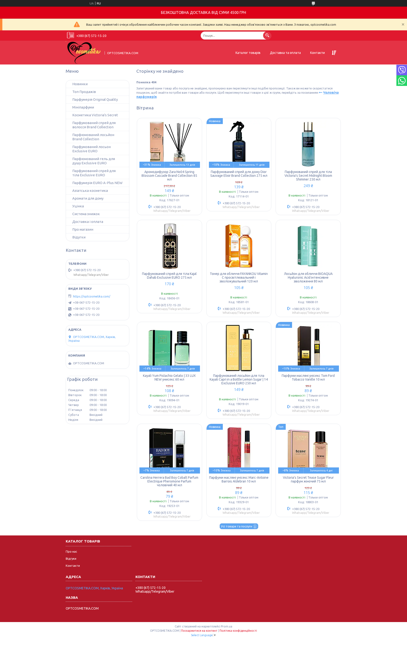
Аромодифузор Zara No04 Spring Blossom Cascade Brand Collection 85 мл (169, 175)
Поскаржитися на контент (199, 630)
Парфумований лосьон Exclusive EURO (91, 149)
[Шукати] (267, 35)
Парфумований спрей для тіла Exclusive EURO (94, 173)
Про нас (71, 551)
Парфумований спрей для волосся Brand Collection (94, 125)
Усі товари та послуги (236, 526)
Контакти (317, 53)
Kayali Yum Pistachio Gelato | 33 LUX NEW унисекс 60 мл (169, 377)
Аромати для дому (87, 198)
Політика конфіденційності (238, 630)
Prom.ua (226, 626)
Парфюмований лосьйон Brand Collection (93, 137)
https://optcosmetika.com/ (91, 296)
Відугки (78, 237)
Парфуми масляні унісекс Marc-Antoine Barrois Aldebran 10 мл (239, 479)
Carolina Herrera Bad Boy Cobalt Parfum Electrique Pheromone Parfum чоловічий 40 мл (169, 481)
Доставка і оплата (87, 222)
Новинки (80, 84)
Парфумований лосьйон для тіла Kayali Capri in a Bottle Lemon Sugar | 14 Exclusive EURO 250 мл (239, 379)
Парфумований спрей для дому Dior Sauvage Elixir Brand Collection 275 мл (238, 173)
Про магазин (82, 229)
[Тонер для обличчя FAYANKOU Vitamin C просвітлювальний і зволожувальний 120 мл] (239, 245)
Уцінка (78, 206)
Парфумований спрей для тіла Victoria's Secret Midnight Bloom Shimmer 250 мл (308, 175)
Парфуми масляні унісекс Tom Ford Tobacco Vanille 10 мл (308, 377)
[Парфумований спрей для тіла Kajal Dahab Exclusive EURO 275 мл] (169, 245)
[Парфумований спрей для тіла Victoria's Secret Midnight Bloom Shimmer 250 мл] (308, 144)
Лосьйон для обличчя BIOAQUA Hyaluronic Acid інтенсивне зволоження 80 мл (308, 277)
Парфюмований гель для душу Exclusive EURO (93, 161)
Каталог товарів (248, 53)
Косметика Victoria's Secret (95, 115)
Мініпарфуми (83, 107)
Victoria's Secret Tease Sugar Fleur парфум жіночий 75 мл (308, 479)
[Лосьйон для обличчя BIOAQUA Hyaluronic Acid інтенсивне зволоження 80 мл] (308, 245)
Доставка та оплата (285, 53)
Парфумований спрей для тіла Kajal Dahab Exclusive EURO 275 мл (169, 275)
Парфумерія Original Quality (95, 99)
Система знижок (86, 214)
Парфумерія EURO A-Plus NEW (97, 183)
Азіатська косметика (90, 191)
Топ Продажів (84, 92)
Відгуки (71, 558)
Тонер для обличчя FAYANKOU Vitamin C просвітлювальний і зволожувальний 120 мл (239, 277)
